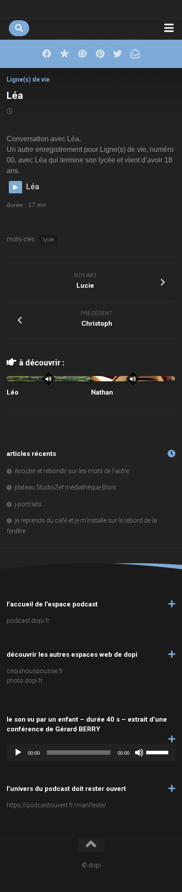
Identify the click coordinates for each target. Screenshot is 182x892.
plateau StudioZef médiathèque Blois (65, 487)
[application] (91, 752)
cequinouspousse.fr (35, 670)
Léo (13, 392)
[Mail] (135, 53)
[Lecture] (18, 752)
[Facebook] (47, 53)
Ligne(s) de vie (28, 79)
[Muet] (139, 752)
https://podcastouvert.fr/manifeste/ (56, 805)
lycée (48, 240)
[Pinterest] (100, 53)
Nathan (102, 392)
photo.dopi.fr (25, 680)
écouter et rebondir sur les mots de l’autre (72, 470)
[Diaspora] (64, 53)
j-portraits (28, 504)
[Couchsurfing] (82, 53)
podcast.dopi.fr (28, 620)
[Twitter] (117, 53)
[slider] (158, 752)
